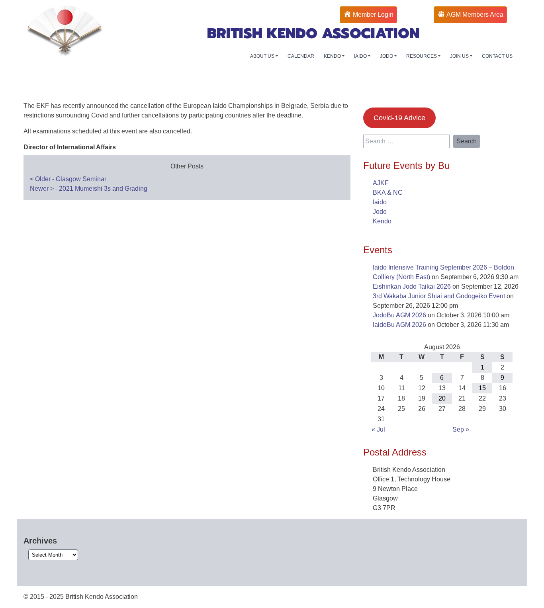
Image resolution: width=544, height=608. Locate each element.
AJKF (381, 183)
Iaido (380, 202)
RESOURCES (422, 56)
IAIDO (361, 56)
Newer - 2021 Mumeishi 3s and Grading (88, 188)
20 (442, 398)
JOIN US (460, 56)
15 (482, 388)
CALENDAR (301, 56)
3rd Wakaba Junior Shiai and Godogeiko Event (439, 296)
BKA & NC (388, 192)
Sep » (460, 429)
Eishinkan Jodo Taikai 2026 (412, 286)
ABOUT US (263, 56)
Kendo (382, 221)
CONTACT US (497, 56)
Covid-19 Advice (399, 118)
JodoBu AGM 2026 (399, 315)
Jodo (380, 211)
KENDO (333, 56)
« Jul (378, 429)
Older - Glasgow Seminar (68, 179)
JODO (387, 56)
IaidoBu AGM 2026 (399, 324)
